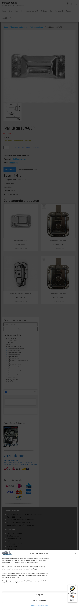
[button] (76, 553)
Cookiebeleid (33, 605)
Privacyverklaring (43, 605)
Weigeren (39, 595)
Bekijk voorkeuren (39, 600)
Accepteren (39, 589)
